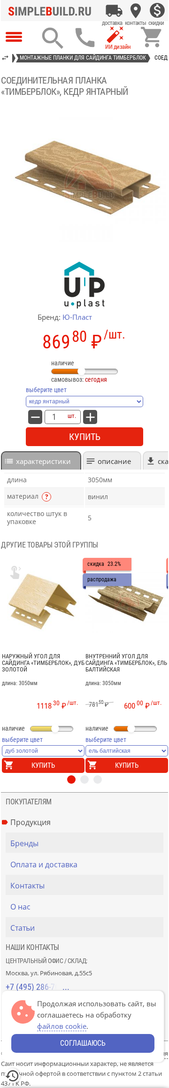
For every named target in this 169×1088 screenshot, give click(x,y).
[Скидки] (157, 11)
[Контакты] (135, 11)
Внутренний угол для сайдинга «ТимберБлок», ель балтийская (126, 663)
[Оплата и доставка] (114, 11)
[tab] (41, 460)
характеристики (43, 461)
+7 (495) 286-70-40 (37, 987)
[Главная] (52, 10)
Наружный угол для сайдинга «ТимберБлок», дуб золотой (43, 663)
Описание (114, 461)
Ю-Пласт (77, 317)
